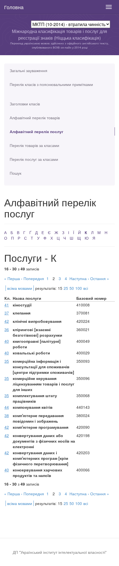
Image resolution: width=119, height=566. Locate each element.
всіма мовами (19, 288)
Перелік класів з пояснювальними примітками (51, 84)
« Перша (12, 278)
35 (6, 361)
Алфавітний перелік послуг (36, 131)
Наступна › (79, 278)
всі (85, 288)
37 (6, 313)
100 (78, 288)
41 (6, 305)
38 (6, 415)
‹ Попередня (32, 278)
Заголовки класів (25, 103)
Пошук (15, 173)
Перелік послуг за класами (34, 159)
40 (6, 341)
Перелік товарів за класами (34, 145)
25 (66, 288)
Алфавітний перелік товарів (35, 117)
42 (6, 321)
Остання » (99, 278)
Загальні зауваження (28, 70)
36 (6, 329)
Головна (14, 7)
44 (6, 407)
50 (71, 288)
